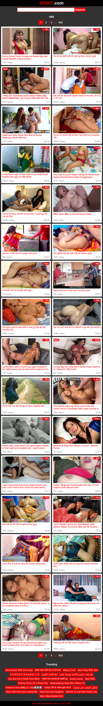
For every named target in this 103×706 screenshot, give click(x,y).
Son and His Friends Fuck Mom (24, 678)
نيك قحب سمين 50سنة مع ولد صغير (76, 674)
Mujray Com (69, 670)
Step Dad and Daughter (52, 691)
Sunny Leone (76, 678)
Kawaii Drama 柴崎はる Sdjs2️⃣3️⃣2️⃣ (24, 687)
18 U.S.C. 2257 (63, 703)
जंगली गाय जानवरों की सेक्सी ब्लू (54, 678)
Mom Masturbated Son (51, 696)
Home (35, 703)
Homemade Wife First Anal (19, 670)
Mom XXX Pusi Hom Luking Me (21, 691)
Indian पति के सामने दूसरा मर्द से (57, 687)
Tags (42, 703)
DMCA (50, 703)
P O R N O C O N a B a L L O (24, 674)
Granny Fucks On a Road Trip (33, 683)
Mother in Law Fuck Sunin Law (81, 691)
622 (61, 22)
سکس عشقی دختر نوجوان (85, 687)
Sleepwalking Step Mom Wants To (67, 683)
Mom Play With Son (88, 670)
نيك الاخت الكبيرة (49, 674)
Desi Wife (90, 678)
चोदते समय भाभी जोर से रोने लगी (48, 670)
